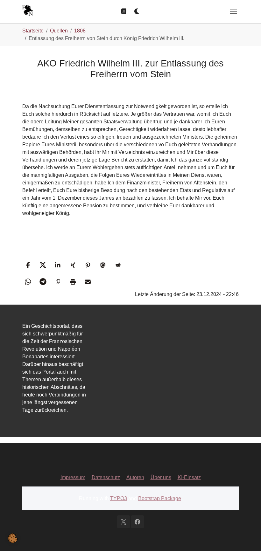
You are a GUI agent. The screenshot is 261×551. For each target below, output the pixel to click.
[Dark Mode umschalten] (137, 11)
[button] (27, 265)
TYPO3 (118, 498)
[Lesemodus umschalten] (124, 11)
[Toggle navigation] (233, 11)
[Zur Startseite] (27, 11)
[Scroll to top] (247, 537)
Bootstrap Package (159, 498)
